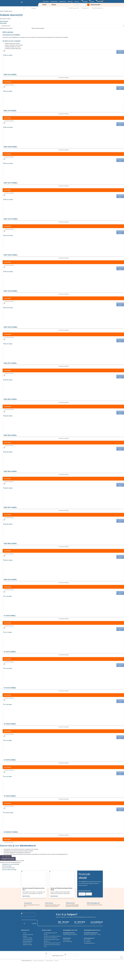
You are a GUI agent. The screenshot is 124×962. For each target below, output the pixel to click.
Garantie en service (27, 943)
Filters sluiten (3, 23)
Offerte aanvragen (95, 4)
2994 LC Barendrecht (67, 941)
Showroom (70, 1)
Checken (88, 894)
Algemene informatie (27, 944)
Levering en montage (27, 937)
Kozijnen (54, 4)
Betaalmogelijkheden (27, 941)
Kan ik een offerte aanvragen (9, 869)
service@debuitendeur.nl (89, 943)
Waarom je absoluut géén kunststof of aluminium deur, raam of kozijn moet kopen (52, 944)
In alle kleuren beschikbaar (64, 77)
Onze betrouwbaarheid (28, 934)
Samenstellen (7, 81)
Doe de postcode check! (84, 891)
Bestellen (25, 936)
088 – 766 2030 (87, 939)
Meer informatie (26, 896)
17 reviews (33, 8)
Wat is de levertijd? (7, 866)
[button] (62, 864)
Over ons (77, 1)
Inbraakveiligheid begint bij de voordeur (50, 933)
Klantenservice (62, 1)
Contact (24, 932)
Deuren (44, 4)
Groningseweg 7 (66, 939)
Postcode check (54, 1)
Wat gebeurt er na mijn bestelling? (10, 864)
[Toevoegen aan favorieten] (4, 51)
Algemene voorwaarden (38, 960)
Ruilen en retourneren (28, 939)
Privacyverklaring (49, 960)
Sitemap (56, 960)
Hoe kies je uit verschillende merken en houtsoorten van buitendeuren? (52, 937)
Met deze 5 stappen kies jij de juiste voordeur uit (51, 940)
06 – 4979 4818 (87, 941)
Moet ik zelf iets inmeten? (8, 867)
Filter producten (4, 21)
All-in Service (46, 1)
